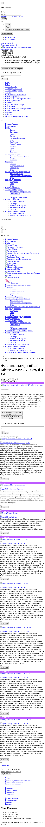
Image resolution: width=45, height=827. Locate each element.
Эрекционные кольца (18, 207)
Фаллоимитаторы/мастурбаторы (17, 116)
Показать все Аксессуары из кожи (18, 285)
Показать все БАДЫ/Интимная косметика (20, 352)
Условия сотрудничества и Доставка (18, 780)
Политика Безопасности (14, 782)
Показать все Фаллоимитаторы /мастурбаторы (22, 307)
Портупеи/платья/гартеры (14, 105)
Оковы (12, 136)
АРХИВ (8, 93)
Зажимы (13, 209)
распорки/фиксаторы (17, 138)
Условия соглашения (13, 784)
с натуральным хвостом (18, 198)
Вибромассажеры (16, 174)
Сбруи (12, 150)
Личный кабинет (11, 798)
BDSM (7, 85)
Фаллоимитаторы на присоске (21, 176)
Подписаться (6, 774)
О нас (8, 25)
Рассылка (8, 804)
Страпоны (9, 112)
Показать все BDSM (12, 269)
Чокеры (12, 158)
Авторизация (10, 39)
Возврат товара (11, 790)
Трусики (13, 164)
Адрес (8, 27)
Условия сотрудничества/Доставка (17, 29)
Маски (12, 134)
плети (12, 140)
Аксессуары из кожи (13, 154)
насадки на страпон (17, 166)
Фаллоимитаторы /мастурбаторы (17, 172)
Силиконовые (15, 194)
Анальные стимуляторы (14, 91)
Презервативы (10, 107)
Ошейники (14, 142)
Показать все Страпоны (14, 297)
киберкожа (14, 182)
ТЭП (11, 196)
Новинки (8, 103)
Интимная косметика (17, 202)
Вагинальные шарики (18, 206)
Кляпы (12, 130)
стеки (12, 148)
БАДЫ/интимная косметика (15, 95)
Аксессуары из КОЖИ (13, 89)
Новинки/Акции (11, 124)
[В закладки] (2, 431)
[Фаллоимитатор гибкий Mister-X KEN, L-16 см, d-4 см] (22, 385)
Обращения (9, 794)
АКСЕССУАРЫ (11, 87)
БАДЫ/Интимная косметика (15, 211)
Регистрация (5, 16)
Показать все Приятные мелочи (17, 344)
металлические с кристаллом (20, 192)
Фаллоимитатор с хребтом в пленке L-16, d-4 (11, 413)
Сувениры (9, 114)
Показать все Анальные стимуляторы (19, 331)
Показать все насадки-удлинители (18, 317)
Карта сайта (9, 792)
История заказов (11, 800)
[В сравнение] (4, 431)
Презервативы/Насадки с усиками (18, 108)
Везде (7, 83)
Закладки (8, 802)
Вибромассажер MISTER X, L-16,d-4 (12, 417)
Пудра (12, 170)
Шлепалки (13, 152)
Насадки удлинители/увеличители (18, 99)
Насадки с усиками (12, 97)
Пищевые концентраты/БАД (20, 215)
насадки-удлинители (13, 180)
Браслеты (13, 160)
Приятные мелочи (12, 110)
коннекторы (14, 168)
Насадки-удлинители (13, 101)
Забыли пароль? (17, 16)
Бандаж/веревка (15, 144)
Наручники (14, 132)
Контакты (9, 788)
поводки (13, 146)
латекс (12, 184)
